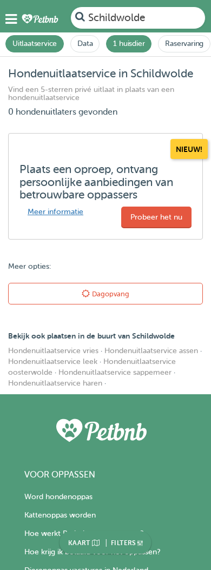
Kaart (80, 543)
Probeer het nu (156, 217)
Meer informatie (55, 212)
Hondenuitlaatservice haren (55, 383)
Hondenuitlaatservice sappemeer (115, 372)
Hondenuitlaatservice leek (52, 361)
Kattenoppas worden (60, 515)
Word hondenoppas (58, 497)
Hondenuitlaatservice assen (151, 351)
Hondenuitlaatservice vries (53, 351)
